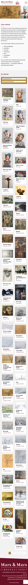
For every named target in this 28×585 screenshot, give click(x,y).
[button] (26, 3)
